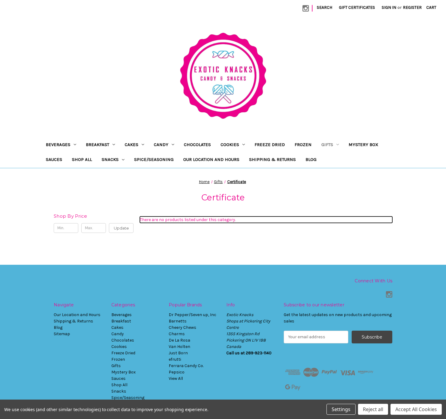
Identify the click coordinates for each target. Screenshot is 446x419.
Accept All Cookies (416, 409)
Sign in (389, 7)
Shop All (82, 159)
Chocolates (197, 144)
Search (324, 7)
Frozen (303, 144)
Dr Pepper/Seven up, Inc (192, 314)
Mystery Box (363, 144)
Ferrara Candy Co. (186, 365)
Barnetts (178, 321)
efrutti (175, 359)
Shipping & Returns (272, 159)
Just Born (178, 353)
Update (121, 228)
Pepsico (176, 372)
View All (176, 378)
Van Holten (179, 346)
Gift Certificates (357, 7)
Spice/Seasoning (154, 159)
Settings (341, 409)
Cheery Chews (182, 327)
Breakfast (97, 144)
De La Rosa (179, 340)
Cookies (230, 144)
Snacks (110, 159)
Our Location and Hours (211, 159)
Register (412, 7)
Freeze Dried (270, 144)
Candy (161, 144)
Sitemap (62, 333)
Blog (311, 159)
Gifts (327, 144)
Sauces (54, 159)
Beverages (58, 144)
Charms (177, 333)
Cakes (131, 144)
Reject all (373, 409)
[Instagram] (305, 8)
